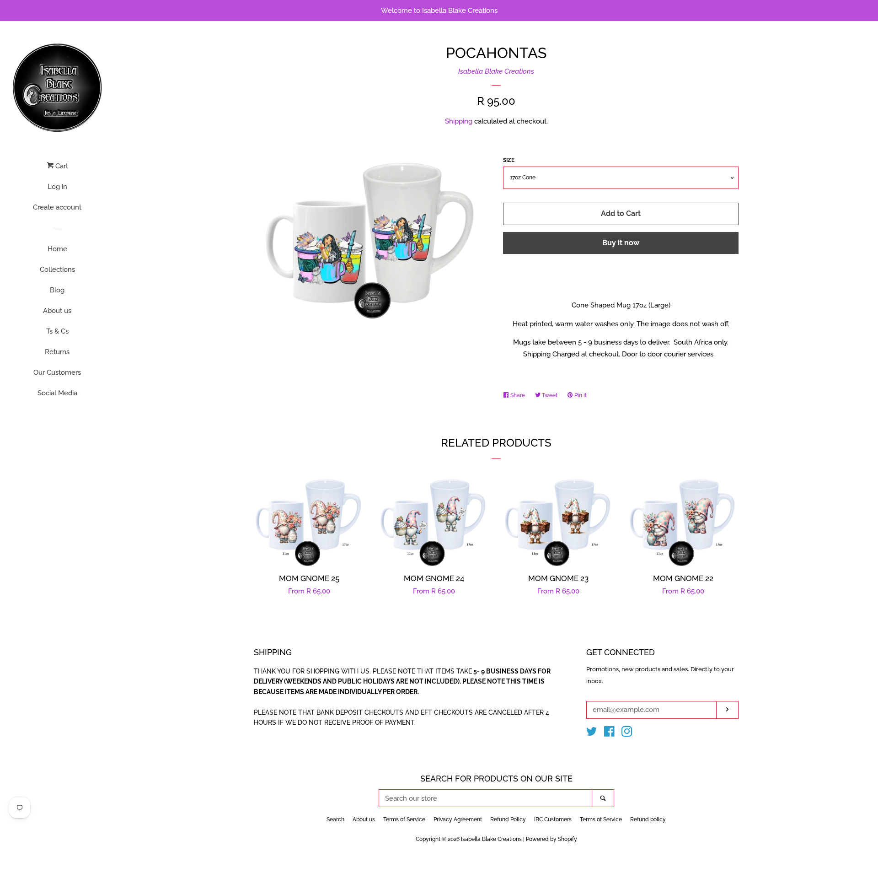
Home (57, 249)
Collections (57, 269)
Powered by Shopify (551, 839)
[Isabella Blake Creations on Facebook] (609, 733)
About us (57, 311)
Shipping (458, 121)
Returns (57, 352)
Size (508, 160)
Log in (57, 187)
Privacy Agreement (458, 819)
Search (335, 819)
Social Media (57, 393)
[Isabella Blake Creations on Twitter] (591, 733)
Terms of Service (404, 819)
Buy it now (620, 242)
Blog (57, 290)
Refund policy (648, 819)
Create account (57, 207)
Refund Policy (508, 819)
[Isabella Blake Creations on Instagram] (626, 733)
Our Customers (57, 372)
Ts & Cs (57, 331)
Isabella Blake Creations (496, 71)
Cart (61, 166)
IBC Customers (553, 819)
